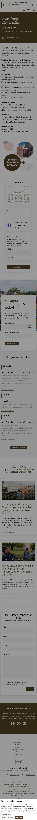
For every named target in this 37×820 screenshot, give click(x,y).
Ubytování (17, 742)
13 (18, 195)
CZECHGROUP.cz (30, 775)
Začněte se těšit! (12, 343)
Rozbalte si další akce (7, 390)
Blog (17, 752)
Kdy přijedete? (9, 323)
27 (18, 202)
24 (9, 202)
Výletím (17, 747)
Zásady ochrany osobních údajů (25, 784)
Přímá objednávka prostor (26, 782)
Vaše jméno (6, 627)
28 (21, 202)
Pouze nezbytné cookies (7, 817)
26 (15, 202)
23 (28, 198)
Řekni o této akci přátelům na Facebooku (21, 225)
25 (12, 202)
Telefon (5, 645)
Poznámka (6, 654)
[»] (28, 183)
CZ (32, 5)
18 (12, 198)
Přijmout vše (19, 817)
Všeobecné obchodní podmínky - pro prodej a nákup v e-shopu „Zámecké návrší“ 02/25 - (18, 794)
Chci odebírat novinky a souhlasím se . (16, 683)
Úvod (18, 740)
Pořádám (18, 745)
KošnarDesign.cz (14, 775)
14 (21, 195)
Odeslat (30, 689)
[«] (9, 183)
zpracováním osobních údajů (14, 684)
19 (15, 198)
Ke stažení (6, 782)
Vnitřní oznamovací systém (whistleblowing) (18, 791)
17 (9, 198)
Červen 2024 (18, 183)
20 (18, 198)
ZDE (29, 110)
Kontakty (18, 754)
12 (15, 195)
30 (28, 202)
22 (25, 198)
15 (25, 195)
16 (28, 195)
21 (21, 198)
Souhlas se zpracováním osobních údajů (18, 789)
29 (25, 202)
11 (12, 195)
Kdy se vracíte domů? (12, 332)
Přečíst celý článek (7, 532)
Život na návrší (20, 498)
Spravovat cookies (7, 814)
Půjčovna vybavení (9, 784)
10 (9, 195)
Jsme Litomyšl (18, 749)
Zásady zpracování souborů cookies (18, 786)
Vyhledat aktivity (18, 267)
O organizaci (14, 782)
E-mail (5, 636)
